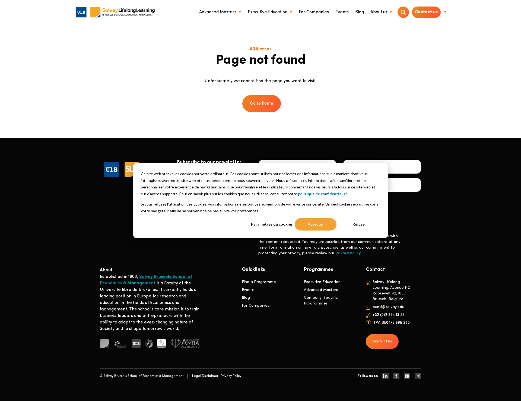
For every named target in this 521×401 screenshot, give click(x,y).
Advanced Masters (321, 290)
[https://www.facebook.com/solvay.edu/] (396, 376)
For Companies (255, 306)
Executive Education (322, 282)
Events (248, 290)
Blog (246, 298)
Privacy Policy (348, 253)
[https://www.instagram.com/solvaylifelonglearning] (418, 376)
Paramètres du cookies (272, 224)
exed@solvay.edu (388, 307)
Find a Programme (259, 282)
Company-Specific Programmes (321, 301)
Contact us (426, 12)
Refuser (359, 224)
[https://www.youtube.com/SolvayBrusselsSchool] (407, 376)
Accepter (316, 224)
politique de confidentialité (323, 193)
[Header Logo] (115, 12)
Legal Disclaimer (205, 376)
